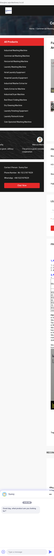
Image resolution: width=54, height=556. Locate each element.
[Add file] (3, 552)
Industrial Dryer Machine (14, 94)
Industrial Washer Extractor (15, 83)
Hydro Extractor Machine (14, 89)
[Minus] (50, 494)
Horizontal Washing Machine (16, 61)
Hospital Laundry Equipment (16, 78)
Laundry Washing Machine (15, 67)
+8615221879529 (21, 178)
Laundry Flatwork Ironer (14, 116)
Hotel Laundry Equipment (14, 72)
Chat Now (21, 185)
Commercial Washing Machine (17, 56)
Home (31, 29)
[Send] (50, 552)
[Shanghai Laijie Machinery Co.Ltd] (8, 10)
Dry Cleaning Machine (13, 105)
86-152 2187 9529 (25, 173)
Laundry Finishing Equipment (16, 111)
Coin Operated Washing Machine (17, 122)
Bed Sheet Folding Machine (15, 100)
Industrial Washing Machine (15, 50)
